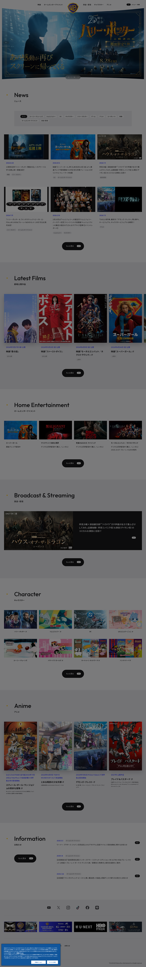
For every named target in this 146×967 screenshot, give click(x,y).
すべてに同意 (52, 962)
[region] (30, 955)
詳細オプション (38, 962)
